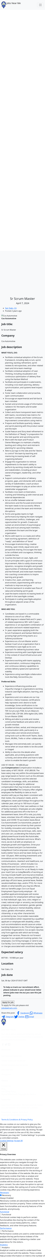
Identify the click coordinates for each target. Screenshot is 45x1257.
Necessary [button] (4, 1192)
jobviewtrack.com (9, 1008)
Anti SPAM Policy (8, 1091)
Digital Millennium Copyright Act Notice (18, 1094)
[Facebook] (3, 1044)
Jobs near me (7, 1070)
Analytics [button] (4, 1244)
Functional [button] (4, 1212)
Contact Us (6, 1086)
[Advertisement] (22, 273)
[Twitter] (6, 1044)
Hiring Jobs (6, 1074)
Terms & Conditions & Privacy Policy (17, 1119)
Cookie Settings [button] (7, 1140)
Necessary (6, 1195)
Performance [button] (6, 1228)
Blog (3, 1089)
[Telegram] (9, 1044)
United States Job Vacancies (13, 1060)
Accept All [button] (18, 1140)
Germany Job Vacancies (11, 1056)
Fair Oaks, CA (10, 308)
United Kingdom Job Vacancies (14, 1065)
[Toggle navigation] (40, 5)
